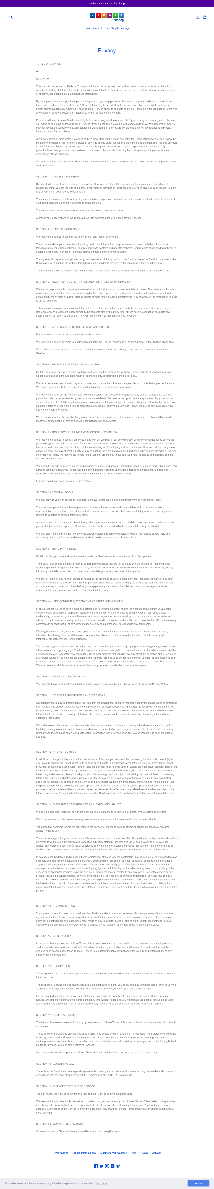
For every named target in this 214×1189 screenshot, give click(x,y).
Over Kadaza (61, 1153)
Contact (156, 1153)
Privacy (144, 1153)
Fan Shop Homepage (118, 28)
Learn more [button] (101, 1183)
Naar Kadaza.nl (93, 28)
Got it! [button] (198, 1183)
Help (133, 1153)
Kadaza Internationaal (84, 1153)
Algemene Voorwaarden (113, 1153)
